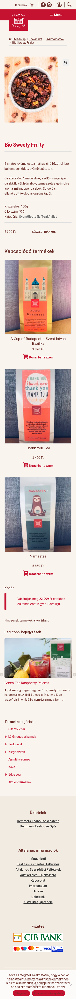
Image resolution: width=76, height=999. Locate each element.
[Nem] (71, 985)
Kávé (11, 767)
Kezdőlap (19, 39)
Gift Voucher (16, 729)
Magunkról (38, 859)
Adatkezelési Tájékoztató (38, 875)
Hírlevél (38, 891)
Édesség (14, 774)
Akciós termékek (19, 782)
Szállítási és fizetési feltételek (38, 864)
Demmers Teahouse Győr (38, 826)
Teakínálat (35, 39)
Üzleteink (38, 897)
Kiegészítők (16, 752)
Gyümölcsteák (55, 39)
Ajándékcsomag (19, 759)
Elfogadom (21, 993)
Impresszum (38, 886)
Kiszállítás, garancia (38, 902)
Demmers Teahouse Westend (38, 821)
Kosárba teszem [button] (41, 357)
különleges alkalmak (22, 737)
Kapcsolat (38, 880)
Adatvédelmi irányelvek (48, 993)
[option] (38, 669)
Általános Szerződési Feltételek (38, 869)
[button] (66, 62)
